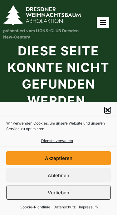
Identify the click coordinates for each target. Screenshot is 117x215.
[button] (108, 110)
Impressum (88, 207)
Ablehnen (58, 175)
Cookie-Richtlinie (35, 207)
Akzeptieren (58, 158)
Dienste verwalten (57, 140)
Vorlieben (58, 193)
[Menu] (103, 22)
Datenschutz (64, 207)
